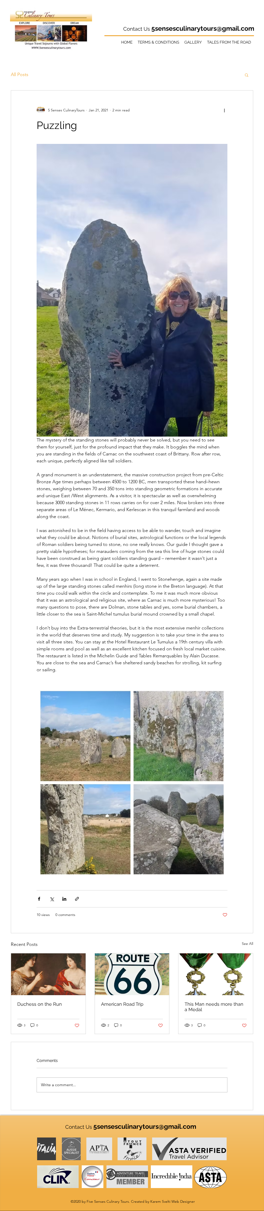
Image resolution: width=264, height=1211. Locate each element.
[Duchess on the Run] (48, 974)
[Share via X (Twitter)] (51, 898)
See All (247, 943)
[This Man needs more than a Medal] (215, 974)
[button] (246, 75)
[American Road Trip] (132, 974)
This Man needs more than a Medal (214, 1006)
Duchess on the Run (39, 1004)
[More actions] (224, 110)
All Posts (19, 74)
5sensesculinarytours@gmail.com (202, 28)
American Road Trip (122, 1004)
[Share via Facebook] (39, 898)
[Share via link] (77, 898)
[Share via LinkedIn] (64, 898)
